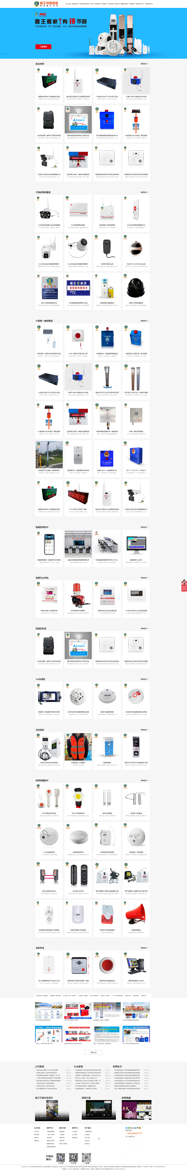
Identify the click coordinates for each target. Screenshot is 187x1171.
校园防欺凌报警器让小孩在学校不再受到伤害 (88, 1072)
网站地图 (70, 1166)
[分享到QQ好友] (137, 1128)
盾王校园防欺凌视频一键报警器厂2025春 (48, 1075)
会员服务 (87, 1134)
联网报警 (61, 1131)
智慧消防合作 (140, 4)
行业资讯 (74, 1134)
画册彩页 (36, 1140)
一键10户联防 (50, 1134)
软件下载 (87, 1137)
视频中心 (36, 1137)
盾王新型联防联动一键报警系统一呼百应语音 (127, 1083)
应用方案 (68, 4)
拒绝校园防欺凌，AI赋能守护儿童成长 (86, 1088)
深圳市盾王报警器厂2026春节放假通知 (47, 1070)
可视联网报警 (50, 1131)
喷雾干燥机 (76, 1169)
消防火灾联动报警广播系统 (71, 1020)
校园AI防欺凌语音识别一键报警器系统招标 (49, 1080)
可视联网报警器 (84, 4)
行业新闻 (78, 1066)
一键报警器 (83, 1169)
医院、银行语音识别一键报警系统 (102, 1043)
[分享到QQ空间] (131, 1128)
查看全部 (93, 1052)
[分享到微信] (129, 1128)
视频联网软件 (125, 4)
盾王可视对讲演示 (44, 1098)
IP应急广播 (128, 995)
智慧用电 (61, 1137)
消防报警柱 (136, 995)
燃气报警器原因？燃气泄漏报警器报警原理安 (127, 1070)
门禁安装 (97, 1169)
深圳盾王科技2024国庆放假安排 (45, 1083)
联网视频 (126, 1098)
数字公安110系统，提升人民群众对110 (86, 1078)
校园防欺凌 (75, 4)
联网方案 (86, 1098)
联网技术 (117, 1066)
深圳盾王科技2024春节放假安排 (45, 1086)
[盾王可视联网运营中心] (47, 6)
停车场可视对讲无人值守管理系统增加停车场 (127, 1080)
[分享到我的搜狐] (140, 1128)
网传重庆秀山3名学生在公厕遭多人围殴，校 (87, 1080)
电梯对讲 (143, 995)
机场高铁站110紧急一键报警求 (101, 1020)
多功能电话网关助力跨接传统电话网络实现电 (127, 1075)
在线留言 (87, 1140)
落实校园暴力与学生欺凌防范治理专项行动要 (88, 1070)
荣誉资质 (36, 1134)
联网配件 (132, 4)
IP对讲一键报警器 (95, 4)
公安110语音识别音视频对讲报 (130, 1043)
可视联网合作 (149, 4)
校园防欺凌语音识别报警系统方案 (73, 1043)
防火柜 (102, 1169)
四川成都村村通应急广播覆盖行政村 (85, 1086)
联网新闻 (74, 1137)
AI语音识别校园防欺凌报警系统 (131, 1020)
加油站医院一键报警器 (42, 995)
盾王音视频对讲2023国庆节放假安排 (47, 1088)
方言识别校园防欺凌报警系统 (42, 1020)
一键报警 (61, 1134)
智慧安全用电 (42, 578)
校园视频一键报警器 (55, 995)
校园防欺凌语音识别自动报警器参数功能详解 (127, 1072)
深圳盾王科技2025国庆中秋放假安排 (47, 1072)
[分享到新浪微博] (133, 1128)
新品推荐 (40, 64)
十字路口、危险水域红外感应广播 (44, 1043)
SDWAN (70, 1169)
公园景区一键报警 (83, 995)
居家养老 (117, 4)
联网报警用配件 (51, 1146)
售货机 (92, 1169)
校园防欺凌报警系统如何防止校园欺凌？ (125, 1086)
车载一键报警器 (94, 995)
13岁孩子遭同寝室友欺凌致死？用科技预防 (49, 1078)
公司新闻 (39, 1066)
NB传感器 (111, 4)
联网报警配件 (42, 780)
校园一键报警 (63, 1143)
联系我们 (87, 1143)
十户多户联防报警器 (117, 995)
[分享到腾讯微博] (135, 1128)
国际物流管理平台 (109, 1169)
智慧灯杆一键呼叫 (105, 995)
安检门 (88, 1169)
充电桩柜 (104, 4)
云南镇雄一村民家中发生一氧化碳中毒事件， (88, 1083)
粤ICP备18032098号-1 (160, 1166)
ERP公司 (117, 1169)
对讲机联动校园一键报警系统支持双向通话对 (127, 1078)
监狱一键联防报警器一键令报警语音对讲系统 (127, 1088)
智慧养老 (61, 1140)
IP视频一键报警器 (44, 321)
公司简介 (36, 1131)
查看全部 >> (145, 64)
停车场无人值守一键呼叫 (69, 995)
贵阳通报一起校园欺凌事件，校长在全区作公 (88, 1075)
